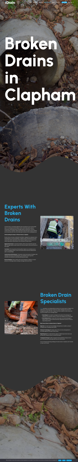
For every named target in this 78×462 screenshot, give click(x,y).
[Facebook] (68, 2)
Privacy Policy (69, 460)
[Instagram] (70, 2)
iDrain (41, 308)
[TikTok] (71, 2)
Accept (60, 460)
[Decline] (76, 460)
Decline (64, 460)
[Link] (10, 2)
